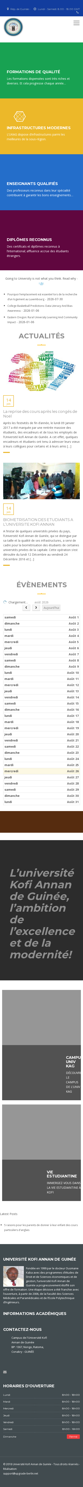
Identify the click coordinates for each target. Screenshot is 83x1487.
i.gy (41, 283)
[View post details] (41, 371)
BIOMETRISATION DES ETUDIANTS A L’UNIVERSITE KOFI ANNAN (38, 522)
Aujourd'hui (51, 608)
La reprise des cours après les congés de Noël (40, 414)
